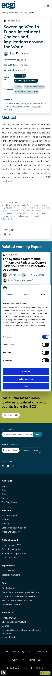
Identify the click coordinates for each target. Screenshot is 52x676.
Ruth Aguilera (14, 275)
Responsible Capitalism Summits (17, 600)
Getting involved (10, 540)
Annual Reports (9, 637)
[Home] (8, 5)
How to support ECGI (11, 545)
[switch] (45, 345)
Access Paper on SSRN (25, 80)
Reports (5, 520)
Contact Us (42, 651)
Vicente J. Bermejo (35, 275)
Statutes (5, 626)
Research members (11, 575)
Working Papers (27, 13)
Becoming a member (11, 549)
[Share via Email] (10, 234)
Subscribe (9, 415)
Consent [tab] (9, 294)
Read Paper (20, 75)
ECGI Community (10, 557)
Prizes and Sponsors (11, 532)
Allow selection (26, 379)
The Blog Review (9, 502)
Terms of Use (35, 660)
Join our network (10, 450)
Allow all (26, 371)
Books (4, 494)
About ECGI (7, 612)
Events (5, 583)
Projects (5, 524)
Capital (18, 86)
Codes (5, 486)
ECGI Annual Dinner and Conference (18, 596)
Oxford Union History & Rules (18, 651)
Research (6, 510)
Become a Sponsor (31, 450)
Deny (26, 386)
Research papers (9, 515)
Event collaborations (11, 604)
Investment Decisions (34, 86)
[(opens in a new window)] (5, 234)
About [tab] (42, 294)
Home (4, 13)
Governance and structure (14, 622)
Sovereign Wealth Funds (26, 92)
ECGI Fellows (8, 571)
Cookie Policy (12, 668)
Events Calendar (9, 588)
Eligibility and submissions (14, 528)
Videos (5, 498)
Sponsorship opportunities (14, 553)
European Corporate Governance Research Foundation (22, 631)
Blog (4, 490)
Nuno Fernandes (19, 53)
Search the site (8, 429)
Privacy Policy (17, 660)
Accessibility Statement (35, 668)
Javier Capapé (14, 280)
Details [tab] (26, 294)
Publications (13, 13)
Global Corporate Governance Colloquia (20, 592)
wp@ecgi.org (7, 219)
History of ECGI (9, 618)
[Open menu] (48, 6)
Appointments (8, 565)
